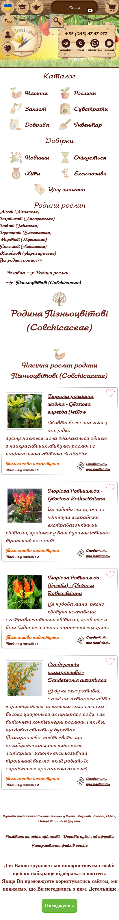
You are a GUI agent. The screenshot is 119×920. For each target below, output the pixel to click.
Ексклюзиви (90, 173)
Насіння (36, 93)
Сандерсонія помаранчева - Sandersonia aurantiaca (77, 672)
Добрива (37, 124)
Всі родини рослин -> (21, 260)
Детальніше (102, 889)
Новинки (37, 157)
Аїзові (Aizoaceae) (20, 211)
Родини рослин (52, 272)
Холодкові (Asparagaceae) (28, 253)
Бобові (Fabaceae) (19, 225)
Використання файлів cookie (60, 845)
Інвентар (88, 124)
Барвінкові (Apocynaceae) (27, 218)
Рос (8, 21)
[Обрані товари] (8, 49)
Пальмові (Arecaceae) (23, 246)
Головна (16, 272)
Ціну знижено (67, 189)
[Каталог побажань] (37, 7)
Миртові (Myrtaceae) (23, 239)
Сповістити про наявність (98, 466)
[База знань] (22, 7)
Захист (35, 109)
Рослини (85, 93)
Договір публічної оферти (89, 836)
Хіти (32, 173)
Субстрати (91, 109)
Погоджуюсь (59, 905)
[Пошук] (57, 21)
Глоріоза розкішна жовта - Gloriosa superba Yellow (71, 404)
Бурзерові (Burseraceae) (26, 232)
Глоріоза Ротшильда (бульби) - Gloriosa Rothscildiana (74, 585)
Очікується (90, 157)
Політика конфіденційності (32, 836)
